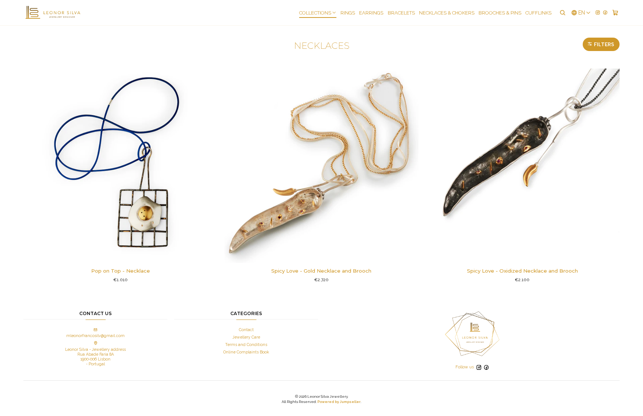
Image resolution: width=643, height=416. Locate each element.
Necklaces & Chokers (446, 13)
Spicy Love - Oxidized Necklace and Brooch (522, 271)
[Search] (562, 13)
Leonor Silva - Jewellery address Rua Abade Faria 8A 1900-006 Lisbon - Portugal (95, 356)
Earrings (371, 13)
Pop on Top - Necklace (120, 271)
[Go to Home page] (52, 12)
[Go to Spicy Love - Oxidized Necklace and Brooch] (522, 166)
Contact (246, 329)
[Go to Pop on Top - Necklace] (120, 166)
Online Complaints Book (246, 352)
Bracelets (401, 13)
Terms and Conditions (246, 344)
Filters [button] (603, 44)
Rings (347, 13)
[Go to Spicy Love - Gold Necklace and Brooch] (321, 166)
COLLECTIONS (315, 13)
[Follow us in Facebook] (605, 12)
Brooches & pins (500, 13)
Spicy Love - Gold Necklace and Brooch (321, 271)
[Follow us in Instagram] (597, 12)
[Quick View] (207, 165)
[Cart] (615, 13)
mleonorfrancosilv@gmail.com (95, 335)
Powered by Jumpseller (339, 402)
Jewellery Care (246, 337)
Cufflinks (538, 13)
